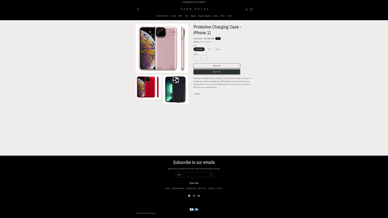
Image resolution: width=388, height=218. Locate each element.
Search (168, 188)
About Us (219, 188)
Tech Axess (142, 213)
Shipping (195, 41)
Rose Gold (199, 49)
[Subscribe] (210, 174)
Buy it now (216, 72)
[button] (138, 9)
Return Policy (202, 188)
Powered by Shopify (151, 213)
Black (219, 49)
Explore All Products (178, 188)
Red (210, 49)
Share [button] (198, 94)
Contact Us (211, 188)
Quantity (195, 54)
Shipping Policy (191, 188)
